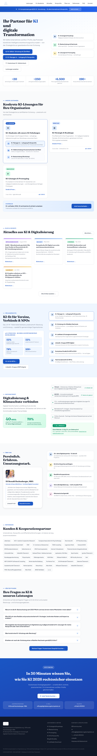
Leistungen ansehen (12, 69)
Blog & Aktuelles (52, 739)
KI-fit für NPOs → (11, 361)
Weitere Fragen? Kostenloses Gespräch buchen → (48, 648)
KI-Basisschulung (52, 729)
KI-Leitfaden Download (54, 742)
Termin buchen (77, 726)
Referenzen (76, 3)
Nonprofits (58, 3)
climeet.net (89, 388)
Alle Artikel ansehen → (48, 294)
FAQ (83, 3)
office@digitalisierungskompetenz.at (48, 706)
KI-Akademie (40, 3)
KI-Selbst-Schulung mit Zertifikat (18, 51)
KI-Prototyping (51, 732)
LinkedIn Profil (11, 503)
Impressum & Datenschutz (79, 741)
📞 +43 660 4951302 (78, 735)
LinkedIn (74, 738)
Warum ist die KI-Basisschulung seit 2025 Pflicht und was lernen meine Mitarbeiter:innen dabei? (41, 609)
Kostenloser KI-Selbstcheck (17, 63)
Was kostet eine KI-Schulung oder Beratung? (41, 633)
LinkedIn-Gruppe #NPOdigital (16, 367)
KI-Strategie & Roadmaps (55, 726)
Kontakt (90, 3)
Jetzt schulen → (75, 9)
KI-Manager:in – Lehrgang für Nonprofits (20, 57)
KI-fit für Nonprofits (53, 736)
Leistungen (29, 3)
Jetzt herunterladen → (81, 206)
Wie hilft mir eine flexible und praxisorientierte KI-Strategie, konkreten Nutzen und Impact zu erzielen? (41, 617)
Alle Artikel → (88, 233)
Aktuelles (49, 3)
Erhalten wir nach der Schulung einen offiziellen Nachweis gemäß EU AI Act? (41, 640)
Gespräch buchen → (25, 503)
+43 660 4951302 (79, 706)
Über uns (67, 3)
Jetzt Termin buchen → (49, 696)
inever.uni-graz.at (87, 395)
